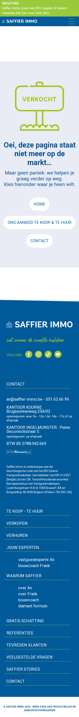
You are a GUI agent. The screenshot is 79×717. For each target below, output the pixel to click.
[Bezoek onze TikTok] (48, 354)
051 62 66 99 (57, 399)
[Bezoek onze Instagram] (38, 354)
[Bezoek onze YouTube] (58, 354)
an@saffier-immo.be (24, 399)
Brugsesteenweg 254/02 (28, 411)
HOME (39, 204)
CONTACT (39, 240)
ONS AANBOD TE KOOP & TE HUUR (40, 222)
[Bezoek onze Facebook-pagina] (28, 354)
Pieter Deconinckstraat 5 (38, 429)
